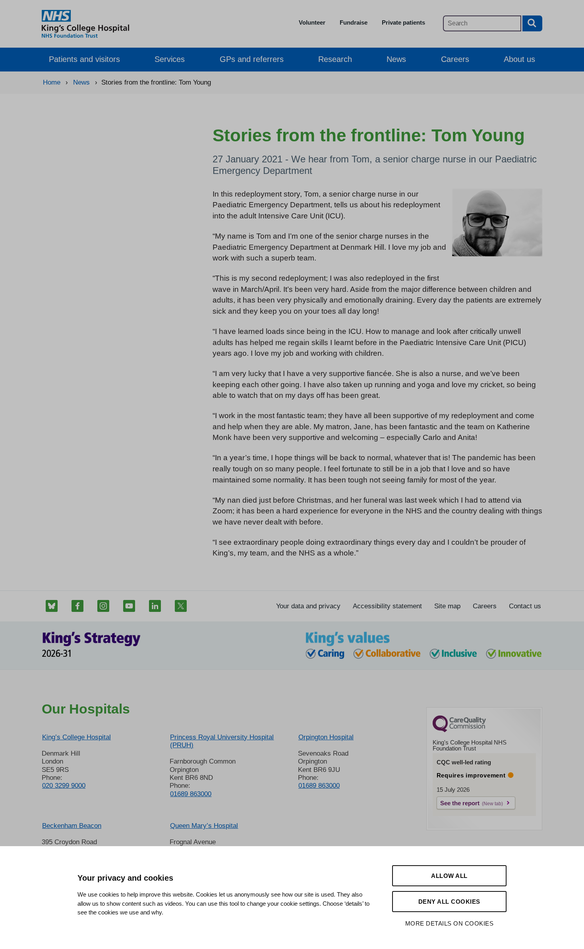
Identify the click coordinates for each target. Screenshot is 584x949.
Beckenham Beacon (71, 825)
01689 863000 (190, 794)
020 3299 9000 (63, 785)
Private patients (403, 22)
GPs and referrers (252, 59)
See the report (460, 803)
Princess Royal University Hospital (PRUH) (222, 741)
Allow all (449, 875)
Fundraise (353, 22)
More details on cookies (449, 923)
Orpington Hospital (326, 737)
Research (335, 59)
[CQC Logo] (459, 730)
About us (519, 59)
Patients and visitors (84, 59)
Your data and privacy (308, 606)
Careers (455, 59)
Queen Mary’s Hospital (204, 825)
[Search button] (532, 23)
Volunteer (312, 22)
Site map (447, 606)
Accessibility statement (387, 606)
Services (170, 59)
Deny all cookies (449, 901)
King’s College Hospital (76, 737)
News (396, 59)
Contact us (525, 606)
